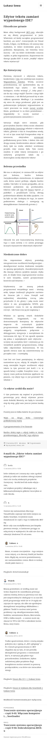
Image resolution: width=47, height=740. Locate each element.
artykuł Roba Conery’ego (14, 128)
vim (18, 79)
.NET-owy (30, 32)
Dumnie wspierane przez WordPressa (17, 737)
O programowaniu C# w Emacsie (18, 426)
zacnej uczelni (36, 108)
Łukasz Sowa (12, 5)
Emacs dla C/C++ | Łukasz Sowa (26, 679)
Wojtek (11, 580)
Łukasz (23, 443)
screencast (38, 137)
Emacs (31, 189)
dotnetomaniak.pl (20, 572)
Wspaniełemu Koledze (14, 82)
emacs (19, 445)
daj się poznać (11, 445)
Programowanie (35, 443)
